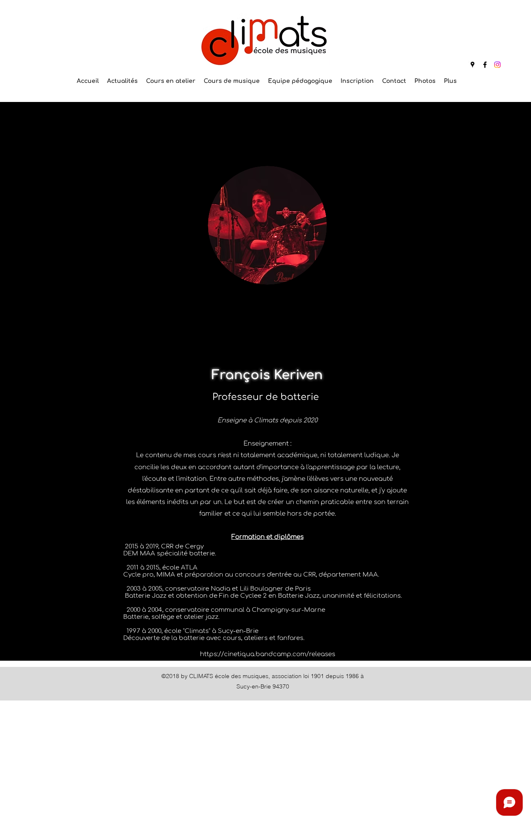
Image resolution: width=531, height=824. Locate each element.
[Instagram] (497, 65)
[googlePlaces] (472, 65)
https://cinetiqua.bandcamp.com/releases (267, 654)
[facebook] (485, 65)
